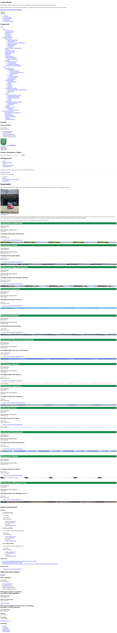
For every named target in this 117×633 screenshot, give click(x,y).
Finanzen (7, 49)
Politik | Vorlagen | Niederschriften (13, 48)
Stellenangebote (9, 56)
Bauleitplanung (11, 69)
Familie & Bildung (9, 80)
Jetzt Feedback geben (5, 172)
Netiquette (10, 108)
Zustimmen (3, 13)
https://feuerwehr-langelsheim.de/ (13, 240)
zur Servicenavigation (8, 21)
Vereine (9, 100)
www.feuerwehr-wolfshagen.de (12, 499)
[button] (9, 202)
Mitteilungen (8, 53)
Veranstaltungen (9, 32)
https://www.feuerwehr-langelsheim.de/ (14, 402)
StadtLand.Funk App (10, 107)
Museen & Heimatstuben (13, 98)
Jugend (9, 84)
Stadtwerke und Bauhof (10, 57)
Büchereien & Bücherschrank (14, 95)
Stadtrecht (7, 55)
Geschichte (7, 33)
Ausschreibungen (12, 63)
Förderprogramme (12, 77)
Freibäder (7, 118)
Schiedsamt (10, 47)
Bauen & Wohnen (9, 68)
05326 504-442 (10, 536)
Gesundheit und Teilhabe (11, 88)
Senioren (10, 87)
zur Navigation (6, 20)
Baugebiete (10, 75)
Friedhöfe (7, 60)
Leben (4, 67)
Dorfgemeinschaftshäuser (14, 96)
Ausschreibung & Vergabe (11, 61)
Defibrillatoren (11, 91)
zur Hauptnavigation (7, 18)
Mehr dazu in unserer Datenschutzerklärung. (11, 9)
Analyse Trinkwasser (12, 59)
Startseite (5, 176)
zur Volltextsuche (7, 17)
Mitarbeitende (11, 45)
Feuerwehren (11, 104)
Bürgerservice (8, 38)
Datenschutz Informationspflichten (13, 65)
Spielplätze (10, 85)
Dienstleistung (11, 41)
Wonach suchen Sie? (5, 155)
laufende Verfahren (14, 71)
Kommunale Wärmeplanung (16, 72)
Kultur (6, 93)
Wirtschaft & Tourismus (8, 111)
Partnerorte (8, 36)
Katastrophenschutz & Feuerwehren (13, 102)
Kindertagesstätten (12, 81)
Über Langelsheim (9, 30)
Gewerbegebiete (11, 79)
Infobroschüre (8, 34)
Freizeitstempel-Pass (10, 119)
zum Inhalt (5, 16)
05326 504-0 (7, 131)
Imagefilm (7, 106)
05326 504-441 (10, 552)
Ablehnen (2, 12)
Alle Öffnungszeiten (4, 603)
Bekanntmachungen (10, 52)
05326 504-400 (10, 521)
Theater (9, 99)
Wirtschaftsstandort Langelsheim (13, 112)
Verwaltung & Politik (7, 37)
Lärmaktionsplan (14, 73)
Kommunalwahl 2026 (12, 40)
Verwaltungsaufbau (12, 44)
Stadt (4, 29)
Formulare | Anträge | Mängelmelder (16, 42)
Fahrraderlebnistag (9, 115)
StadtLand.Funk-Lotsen (13, 110)
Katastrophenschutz (12, 103)
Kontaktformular (8, 134)
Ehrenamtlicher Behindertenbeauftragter (17, 89)
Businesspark (8, 114)
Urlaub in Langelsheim (10, 116)
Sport (9, 92)
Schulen (9, 83)
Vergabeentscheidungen (13, 64)
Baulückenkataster (14, 76)
